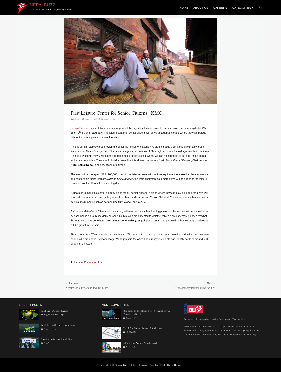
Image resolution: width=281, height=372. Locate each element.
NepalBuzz (43, 4)
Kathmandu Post (93, 262)
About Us (200, 7)
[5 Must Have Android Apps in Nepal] (111, 347)
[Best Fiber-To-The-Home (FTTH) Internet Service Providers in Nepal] (111, 314)
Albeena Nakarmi (108, 119)
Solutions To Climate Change (54, 311)
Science (51, 315)
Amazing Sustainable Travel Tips (56, 339)
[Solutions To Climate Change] (29, 314)
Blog (45, 315)
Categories (241, 7)
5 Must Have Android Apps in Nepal (140, 343)
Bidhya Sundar (79, 128)
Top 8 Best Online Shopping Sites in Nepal (143, 328)
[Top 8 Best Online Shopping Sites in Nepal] (111, 333)
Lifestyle (77, 119)
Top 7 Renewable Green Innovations (57, 325)
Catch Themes (174, 365)
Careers (220, 7)
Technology (59, 315)
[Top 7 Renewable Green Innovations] (29, 328)
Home (184, 7)
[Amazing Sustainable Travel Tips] (29, 343)
